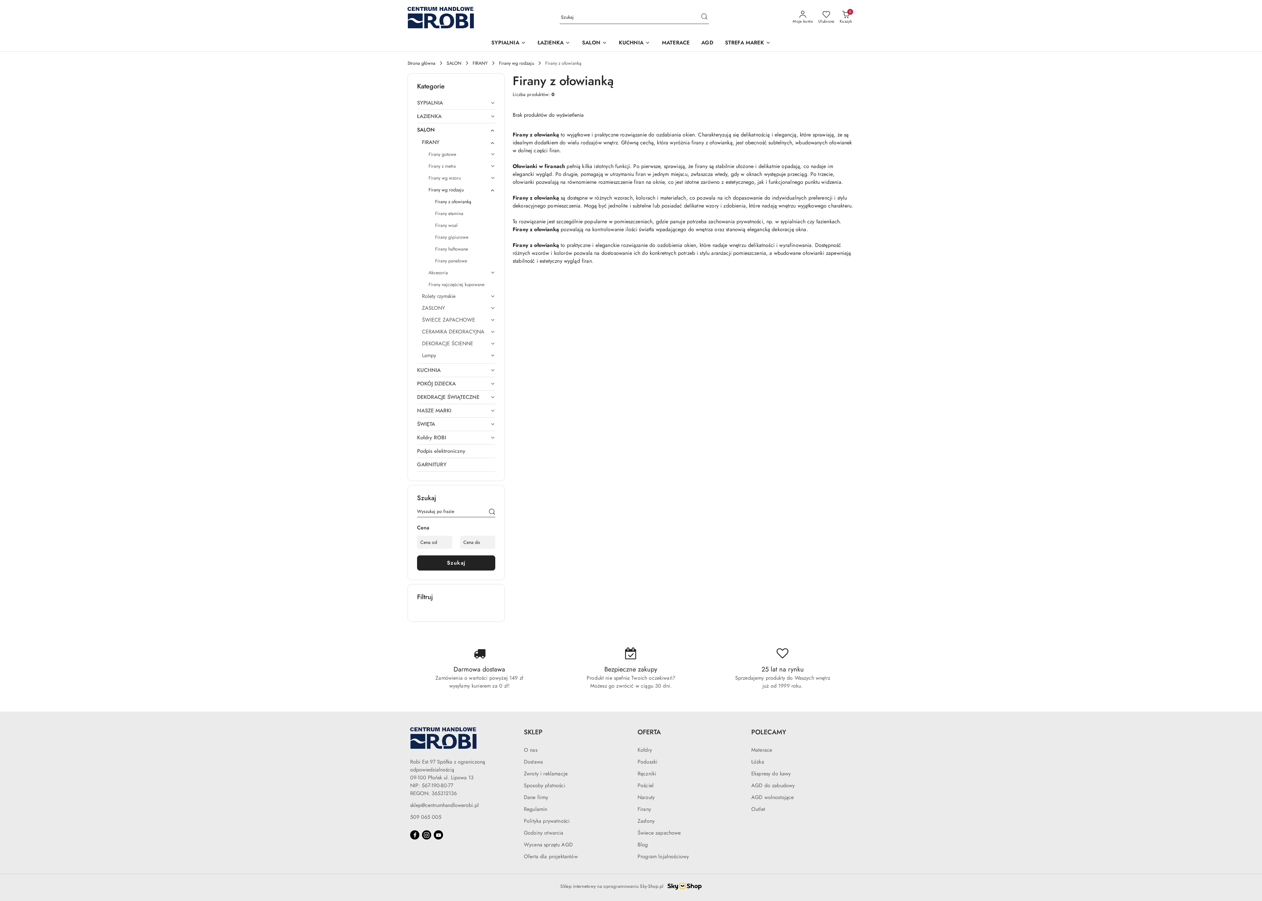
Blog (643, 844)
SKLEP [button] (533, 732)
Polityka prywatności (547, 821)
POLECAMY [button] (768, 732)
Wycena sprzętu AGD (548, 844)
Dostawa (533, 762)
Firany (644, 809)
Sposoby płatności (544, 785)
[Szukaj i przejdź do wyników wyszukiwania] (704, 17)
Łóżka (757, 762)
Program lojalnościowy (663, 856)
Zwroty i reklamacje (546, 773)
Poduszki (647, 762)
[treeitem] (456, 103)
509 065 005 (425, 817)
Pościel (646, 785)
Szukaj (456, 563)
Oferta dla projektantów (551, 856)
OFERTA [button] (649, 732)
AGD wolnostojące (772, 797)
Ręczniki (647, 773)
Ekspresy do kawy (771, 773)
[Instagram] (426, 835)
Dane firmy (536, 797)
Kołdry (645, 750)
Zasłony (646, 821)
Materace (761, 750)
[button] (508, 43)
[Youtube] (438, 835)
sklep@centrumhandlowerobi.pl (444, 805)
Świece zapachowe (659, 833)
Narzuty (646, 797)
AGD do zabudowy (773, 785)
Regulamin (535, 809)
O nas (530, 750)
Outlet (758, 809)
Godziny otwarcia (544, 833)
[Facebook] (414, 835)
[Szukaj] (492, 513)
